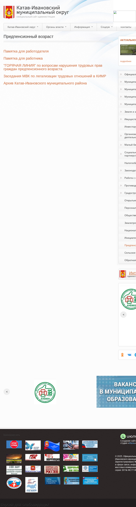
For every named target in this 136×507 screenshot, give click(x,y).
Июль (132, 443)
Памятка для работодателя (26, 51)
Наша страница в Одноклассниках (122, 355)
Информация (82, 27)
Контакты (126, 27)
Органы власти (55, 27)
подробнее (125, 61)
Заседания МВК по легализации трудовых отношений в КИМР (55, 76)
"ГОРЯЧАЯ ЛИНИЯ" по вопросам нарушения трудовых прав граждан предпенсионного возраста (53, 67)
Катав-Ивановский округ (21, 27)
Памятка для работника (23, 58)
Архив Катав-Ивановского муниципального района (45, 83)
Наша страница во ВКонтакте (129, 355)
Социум (105, 27)
